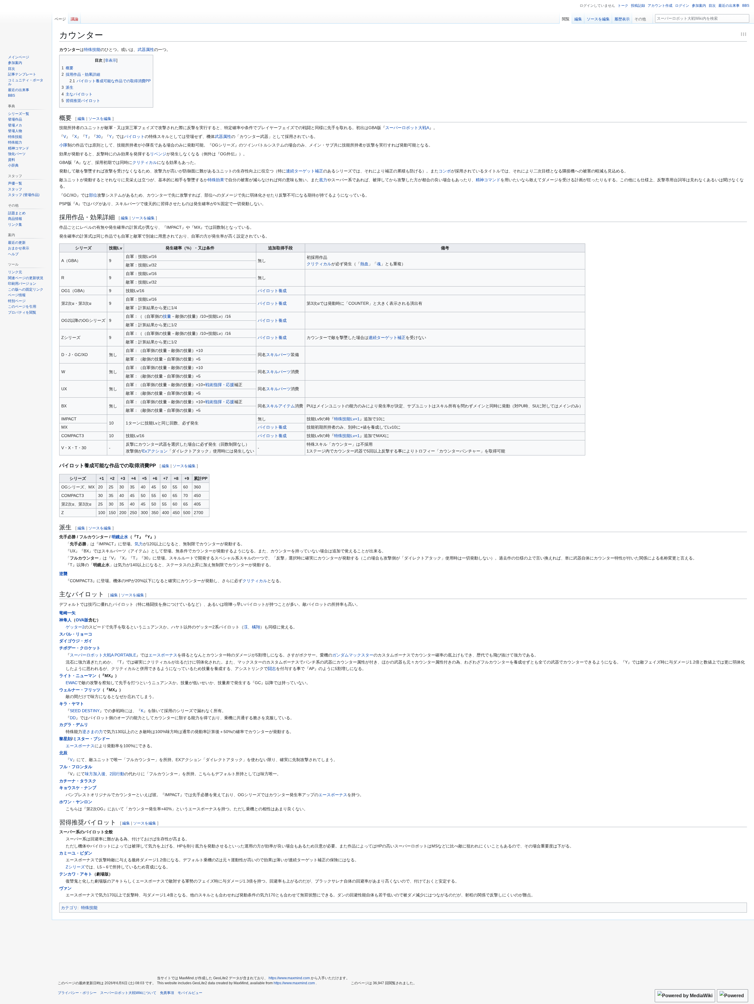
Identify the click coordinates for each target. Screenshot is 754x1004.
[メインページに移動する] (25, 23)
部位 (93, 195)
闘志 (272, 668)
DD (73, 717)
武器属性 (146, 49)
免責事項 (167, 993)
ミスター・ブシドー (91, 738)
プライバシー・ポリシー (77, 993)
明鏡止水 (120, 536)
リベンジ (158, 154)
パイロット (134, 136)
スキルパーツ (278, 354)
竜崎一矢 (67, 612)
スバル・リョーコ (75, 634)
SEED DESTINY (85, 710)
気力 (139, 543)
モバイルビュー (190, 993)
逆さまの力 (92, 731)
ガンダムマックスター (352, 655)
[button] (642, 18)
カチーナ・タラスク (77, 780)
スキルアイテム (280, 406)
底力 (323, 179)
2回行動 (117, 773)
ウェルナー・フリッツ (79, 689)
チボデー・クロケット (79, 648)
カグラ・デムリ (73, 724)
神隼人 (65, 620)
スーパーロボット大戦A (407, 127)
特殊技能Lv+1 (347, 419)
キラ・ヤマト (71, 703)
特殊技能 (92, 49)
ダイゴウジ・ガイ (75, 640)
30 (98, 136)
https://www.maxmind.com (289, 978)
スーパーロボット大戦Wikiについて (128, 993)
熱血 (364, 263)
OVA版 (82, 620)
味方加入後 (95, 773)
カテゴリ (69, 907)
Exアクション (155, 451)
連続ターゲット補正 (304, 171)
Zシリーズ (75, 867)
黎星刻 (65, 738)
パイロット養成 (272, 290)
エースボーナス (162, 655)
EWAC (71, 682)
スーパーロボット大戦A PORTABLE (103, 655)
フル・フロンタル (75, 766)
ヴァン (65, 888)
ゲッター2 (75, 627)
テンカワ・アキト (75, 874)
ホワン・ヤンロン (75, 801)
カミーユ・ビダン (75, 853)
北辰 (63, 752)
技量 (167, 316)
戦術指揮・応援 (219, 384)
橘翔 (256, 627)
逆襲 (63, 573)
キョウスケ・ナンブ (77, 787)
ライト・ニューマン (77, 675)
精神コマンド (488, 179)
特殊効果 (216, 179)
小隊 (63, 145)
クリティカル (144, 162)
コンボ (445, 171)
